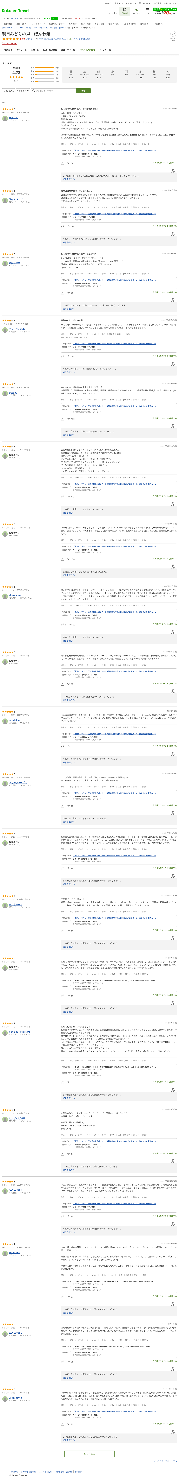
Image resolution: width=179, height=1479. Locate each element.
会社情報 (14, 1472)
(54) (87, 50)
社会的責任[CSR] (46, 1472)
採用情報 (60, 1472)
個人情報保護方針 (28, 1472)
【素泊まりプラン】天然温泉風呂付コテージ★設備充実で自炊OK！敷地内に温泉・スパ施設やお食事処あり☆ (114, 150)
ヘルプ (107, 3)
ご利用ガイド (118, 3)
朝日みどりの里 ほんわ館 (26, 33)
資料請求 (78, 1472)
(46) (50, 50)
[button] (30, 118)
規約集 (69, 1472)
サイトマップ (131, 3)
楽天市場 (157, 3)
